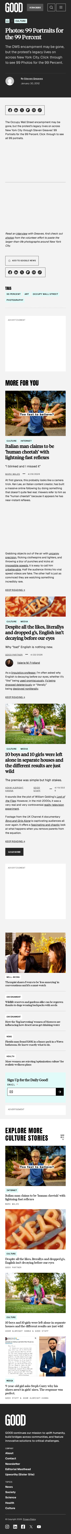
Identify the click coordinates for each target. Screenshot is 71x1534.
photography (15, 300)
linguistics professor (23, 672)
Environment (14, 997)
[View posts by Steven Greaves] (9, 81)
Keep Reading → (15, 590)
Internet (26, 441)
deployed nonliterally (25, 688)
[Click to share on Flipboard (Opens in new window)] (28, 110)
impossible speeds (16, 565)
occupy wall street (45, 294)
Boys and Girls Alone (17, 821)
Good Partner (14, 654)
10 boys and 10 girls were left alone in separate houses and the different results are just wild (34, 762)
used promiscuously (32, 680)
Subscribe (35, 7)
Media (24, 621)
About (9, 1453)
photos (9, 237)
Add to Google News (24, 260)
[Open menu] (61, 7)
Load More (14, 851)
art (27, 294)
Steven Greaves (33, 78)
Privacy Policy (29, 1519)
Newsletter (12, 1464)
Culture (21, 20)
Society (10, 1492)
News (9, 1036)
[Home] (7, 21)
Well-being (13, 977)
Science (10, 1497)
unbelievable (13, 569)
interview (21, 233)
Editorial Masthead (18, 1469)
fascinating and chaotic (45, 825)
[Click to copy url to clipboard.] (40, 110)
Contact (10, 1458)
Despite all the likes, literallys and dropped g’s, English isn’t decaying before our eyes (34, 632)
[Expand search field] (51, 7)
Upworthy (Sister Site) (19, 1474)
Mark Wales (12, 474)
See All (62, 1136)
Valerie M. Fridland (28, 663)
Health (10, 1056)
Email (12, 1084)
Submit (61, 1093)
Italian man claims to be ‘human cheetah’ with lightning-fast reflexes (29, 451)
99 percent (14, 294)
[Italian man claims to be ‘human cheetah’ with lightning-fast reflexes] (35, 1176)
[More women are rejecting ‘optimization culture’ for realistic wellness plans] (35, 1059)
